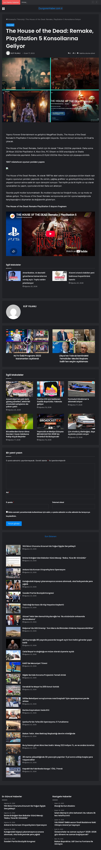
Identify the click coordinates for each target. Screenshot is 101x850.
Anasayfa (12, 19)
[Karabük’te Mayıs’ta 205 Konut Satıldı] (13, 690)
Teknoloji (20, 19)
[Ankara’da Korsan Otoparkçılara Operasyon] (13, 573)
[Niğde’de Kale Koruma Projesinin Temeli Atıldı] (13, 679)
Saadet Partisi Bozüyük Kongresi (38, 593)
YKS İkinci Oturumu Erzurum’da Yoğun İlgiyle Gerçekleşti (49, 546)
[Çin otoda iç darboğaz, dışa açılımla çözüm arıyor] (81, 421)
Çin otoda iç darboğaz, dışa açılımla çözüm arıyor (81, 432)
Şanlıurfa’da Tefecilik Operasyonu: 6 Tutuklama (45, 722)
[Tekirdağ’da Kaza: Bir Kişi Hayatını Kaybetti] (13, 608)
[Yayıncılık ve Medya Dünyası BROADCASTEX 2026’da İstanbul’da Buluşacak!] (50, 421)
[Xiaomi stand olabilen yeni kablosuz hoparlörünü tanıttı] (59, 276)
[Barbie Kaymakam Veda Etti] (13, 714)
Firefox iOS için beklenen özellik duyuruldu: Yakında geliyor (49, 401)
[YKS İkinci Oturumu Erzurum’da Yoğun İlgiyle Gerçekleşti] (13, 550)
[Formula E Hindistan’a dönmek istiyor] (81, 389)
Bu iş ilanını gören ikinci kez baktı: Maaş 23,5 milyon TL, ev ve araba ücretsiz (58, 745)
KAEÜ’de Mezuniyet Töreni (34, 663)
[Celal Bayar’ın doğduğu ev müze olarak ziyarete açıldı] (13, 655)
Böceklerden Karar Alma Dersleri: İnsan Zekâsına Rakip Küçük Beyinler (17, 434)
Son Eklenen (50, 536)
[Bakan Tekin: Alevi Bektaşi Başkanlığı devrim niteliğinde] (13, 737)
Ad (8, 492)
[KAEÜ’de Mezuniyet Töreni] (13, 667)
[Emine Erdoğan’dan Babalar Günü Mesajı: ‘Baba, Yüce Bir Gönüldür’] (13, 561)
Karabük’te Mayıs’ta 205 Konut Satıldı (40, 686)
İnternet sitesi (58, 502)
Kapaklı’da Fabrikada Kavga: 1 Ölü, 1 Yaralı (42, 768)
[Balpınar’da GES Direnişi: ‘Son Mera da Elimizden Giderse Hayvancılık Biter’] (13, 632)
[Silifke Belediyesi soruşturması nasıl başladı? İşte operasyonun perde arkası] (13, 702)
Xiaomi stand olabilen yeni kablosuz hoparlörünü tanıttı (81, 276)
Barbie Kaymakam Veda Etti (35, 710)
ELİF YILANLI (15, 53)
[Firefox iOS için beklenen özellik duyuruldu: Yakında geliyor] (50, 389)
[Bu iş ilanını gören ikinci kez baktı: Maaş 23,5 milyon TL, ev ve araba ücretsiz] (13, 749)
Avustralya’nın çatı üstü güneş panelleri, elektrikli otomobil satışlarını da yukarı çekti (18, 403)
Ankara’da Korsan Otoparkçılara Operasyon (39, 2)
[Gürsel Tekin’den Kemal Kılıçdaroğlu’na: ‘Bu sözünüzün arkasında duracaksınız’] (13, 620)
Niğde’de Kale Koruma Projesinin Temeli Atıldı (44, 675)
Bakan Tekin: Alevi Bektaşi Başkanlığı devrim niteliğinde (48, 733)
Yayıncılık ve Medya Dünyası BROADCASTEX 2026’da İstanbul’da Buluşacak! (50, 434)
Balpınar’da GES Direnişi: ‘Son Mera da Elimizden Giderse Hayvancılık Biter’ (58, 628)
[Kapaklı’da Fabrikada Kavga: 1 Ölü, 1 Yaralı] (13, 772)
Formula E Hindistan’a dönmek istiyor (78, 400)
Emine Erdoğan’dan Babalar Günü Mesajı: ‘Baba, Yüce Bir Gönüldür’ (54, 558)
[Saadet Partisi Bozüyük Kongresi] (13, 597)
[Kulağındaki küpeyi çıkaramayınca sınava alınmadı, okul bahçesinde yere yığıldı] (13, 585)
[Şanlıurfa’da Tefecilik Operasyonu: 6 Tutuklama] (13, 725)
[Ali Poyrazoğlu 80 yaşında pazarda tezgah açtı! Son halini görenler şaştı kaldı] (13, 643)
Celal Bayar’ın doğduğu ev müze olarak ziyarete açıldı (48, 651)
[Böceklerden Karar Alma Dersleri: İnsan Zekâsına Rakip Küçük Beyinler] (19, 421)
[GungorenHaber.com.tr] (50, 8)
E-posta (10, 502)
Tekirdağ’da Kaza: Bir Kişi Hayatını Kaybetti (43, 604)
